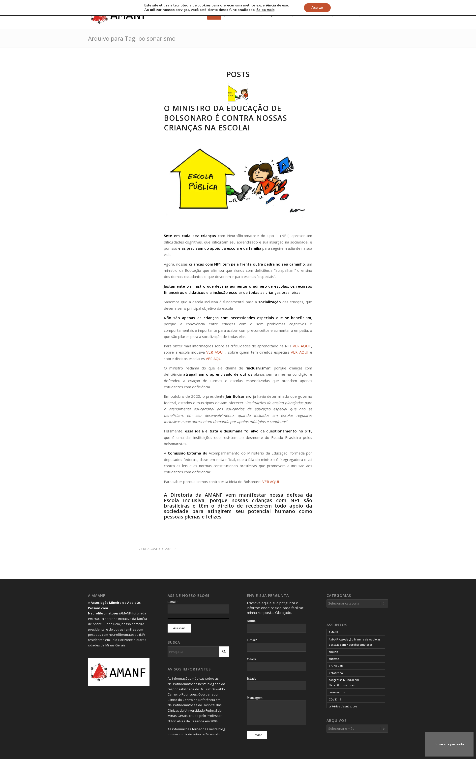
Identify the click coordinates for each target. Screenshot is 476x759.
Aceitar (317, 7)
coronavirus (337, 692)
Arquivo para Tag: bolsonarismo (132, 38)
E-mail (173, 602)
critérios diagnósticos (343, 706)
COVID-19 (335, 699)
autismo (334, 659)
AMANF (333, 632)
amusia (333, 652)
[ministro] (238, 94)
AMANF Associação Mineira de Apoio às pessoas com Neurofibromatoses (354, 642)
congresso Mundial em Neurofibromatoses (344, 682)
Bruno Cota (336, 666)
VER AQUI (301, 345)
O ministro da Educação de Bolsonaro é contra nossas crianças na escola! (225, 118)
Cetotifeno (336, 673)
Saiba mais (265, 10)
